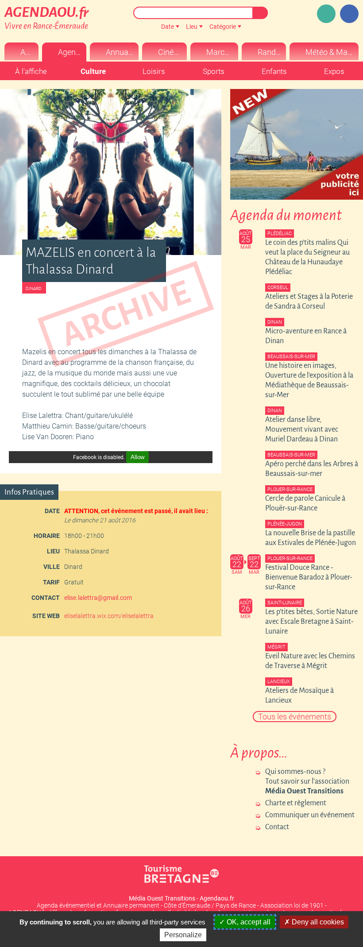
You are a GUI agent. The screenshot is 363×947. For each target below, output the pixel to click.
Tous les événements (294, 716)
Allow (137, 457)
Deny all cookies (317, 922)
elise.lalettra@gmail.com (98, 597)
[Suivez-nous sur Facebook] (349, 13)
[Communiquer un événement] (326, 13)
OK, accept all (247, 922)
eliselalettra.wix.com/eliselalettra (109, 615)
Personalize (183, 935)
